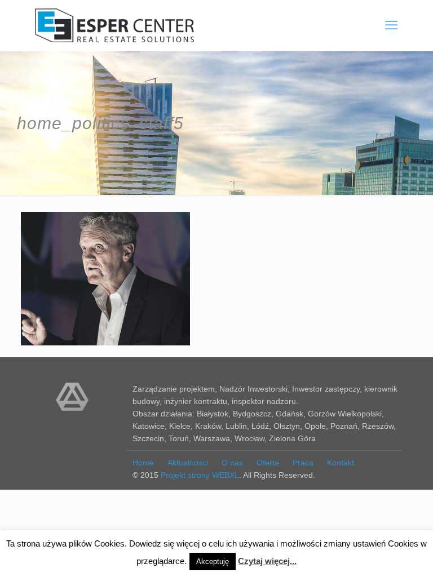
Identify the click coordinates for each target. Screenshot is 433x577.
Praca (303, 462)
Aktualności (187, 462)
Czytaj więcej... (267, 561)
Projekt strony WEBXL (200, 475)
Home (143, 462)
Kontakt (340, 462)
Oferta (268, 462)
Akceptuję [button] (212, 561)
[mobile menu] (391, 25)
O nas (232, 462)
